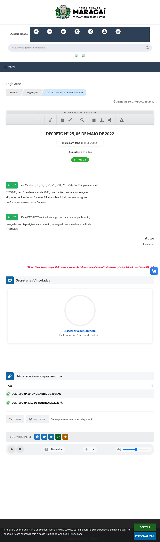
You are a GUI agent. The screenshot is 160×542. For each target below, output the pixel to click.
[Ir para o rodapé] (42, 39)
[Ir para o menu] (138, 31)
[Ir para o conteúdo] (129, 31)
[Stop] (20, 449)
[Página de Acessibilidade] (118, 31)
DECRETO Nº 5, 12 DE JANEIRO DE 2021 (36, 402)
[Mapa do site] (104, 31)
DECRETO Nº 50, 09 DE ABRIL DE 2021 (35, 393)
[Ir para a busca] (33, 39)
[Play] (12, 449)
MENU (11, 66)
